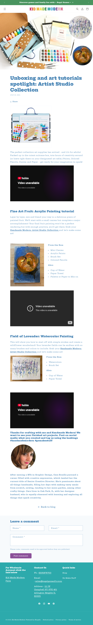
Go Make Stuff (69, 578)
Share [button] (15, 102)
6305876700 (45, 573)
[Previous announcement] (4, 2)
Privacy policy (61, 620)
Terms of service (75, 620)
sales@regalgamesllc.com (48, 581)
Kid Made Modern (18, 620)
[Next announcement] (88, 2)
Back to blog (48, 507)
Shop (64, 573)
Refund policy (48, 620)
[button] (4, 8)
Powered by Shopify (33, 620)
